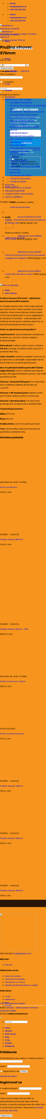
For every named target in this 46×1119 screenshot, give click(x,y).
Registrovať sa (6, 1116)
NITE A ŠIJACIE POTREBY (21, 139)
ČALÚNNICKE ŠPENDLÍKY (21, 102)
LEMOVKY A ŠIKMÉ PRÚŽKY (22, 121)
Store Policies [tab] (11, 293)
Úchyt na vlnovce (8, 487)
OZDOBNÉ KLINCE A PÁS (21, 142)
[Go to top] (1, 1017)
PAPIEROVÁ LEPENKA (19, 151)
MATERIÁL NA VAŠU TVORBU (13, 34)
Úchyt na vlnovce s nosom (12, 681)
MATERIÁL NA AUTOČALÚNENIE (24, 127)
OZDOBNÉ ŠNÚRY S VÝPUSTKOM (25, 148)
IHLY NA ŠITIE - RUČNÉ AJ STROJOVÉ (27, 111)
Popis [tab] (7, 290)
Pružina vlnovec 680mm (11, 539)
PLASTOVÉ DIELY (17, 154)
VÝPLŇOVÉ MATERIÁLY (20, 178)
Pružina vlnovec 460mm (11, 890)
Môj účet (9, 965)
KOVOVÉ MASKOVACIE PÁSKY (24, 114)
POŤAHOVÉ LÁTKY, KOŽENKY (18, 187)
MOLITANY (10, 184)
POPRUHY (14, 157)
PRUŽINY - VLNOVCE (19, 71)
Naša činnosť (10, 1034)
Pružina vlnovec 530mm (11, 838)
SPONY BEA (15, 169)
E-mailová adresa (9, 1088)
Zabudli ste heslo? (8, 1076)
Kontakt (8, 90)
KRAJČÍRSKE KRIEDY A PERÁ (23, 117)
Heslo (3, 1066)
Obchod (8, 1031)
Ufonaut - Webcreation (17, 1007)
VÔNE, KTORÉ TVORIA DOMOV (19, 193)
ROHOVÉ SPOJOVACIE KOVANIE (25, 166)
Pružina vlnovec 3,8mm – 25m (14, 629)
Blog (7, 1037)
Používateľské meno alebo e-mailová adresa (22, 1058)
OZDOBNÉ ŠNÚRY (18, 145)
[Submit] (1, 92)
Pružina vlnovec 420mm (11, 786)
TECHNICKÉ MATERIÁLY (21, 175)
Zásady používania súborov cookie (21, 985)
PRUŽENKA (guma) (19, 160)
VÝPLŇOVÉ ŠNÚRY (18, 181)
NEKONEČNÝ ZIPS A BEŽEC (22, 136)
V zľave (8, 82)
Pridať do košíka (7, 68)
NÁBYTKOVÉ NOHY (18, 133)
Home (7, 1028)
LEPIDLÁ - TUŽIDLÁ (18, 124)
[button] (10, 97)
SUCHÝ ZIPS (15, 172)
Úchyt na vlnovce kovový (12, 733)
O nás (7, 84)
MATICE (13, 130)
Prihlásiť (24, 1071)
